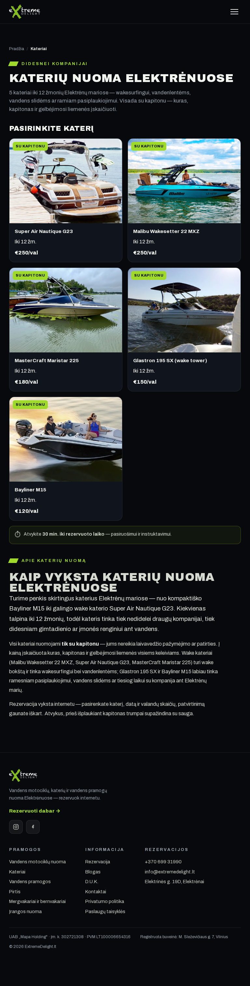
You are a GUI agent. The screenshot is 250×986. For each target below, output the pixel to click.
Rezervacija (97, 861)
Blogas (93, 871)
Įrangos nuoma (25, 911)
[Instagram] (16, 827)
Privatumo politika (104, 901)
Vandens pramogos (30, 881)
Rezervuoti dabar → (35, 811)
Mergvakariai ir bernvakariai (37, 901)
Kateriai (17, 871)
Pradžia (16, 49)
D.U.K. (91, 881)
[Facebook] (33, 827)
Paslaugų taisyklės (105, 911)
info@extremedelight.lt (170, 871)
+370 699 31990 (163, 861)
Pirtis (15, 891)
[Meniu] (234, 12)
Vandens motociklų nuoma (37, 861)
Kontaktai (95, 891)
